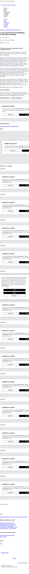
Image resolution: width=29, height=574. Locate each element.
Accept (14, 289)
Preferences (14, 295)
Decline (14, 292)
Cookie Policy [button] (3, 284)
